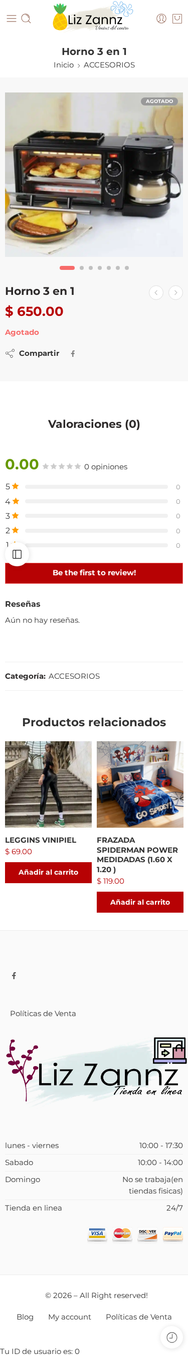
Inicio (64, 64)
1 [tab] (67, 276)
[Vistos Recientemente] (171, 1337)
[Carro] (177, 18)
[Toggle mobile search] (26, 18)
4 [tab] (100, 276)
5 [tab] (109, 276)
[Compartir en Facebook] (73, 353)
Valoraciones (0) (94, 424)
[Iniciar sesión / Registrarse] (161, 18)
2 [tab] (82, 276)
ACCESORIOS (109, 64)
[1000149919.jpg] (94, 174)
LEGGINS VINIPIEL (40, 840)
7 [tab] (127, 276)
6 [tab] (118, 276)
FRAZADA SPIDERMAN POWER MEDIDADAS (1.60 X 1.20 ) (137, 854)
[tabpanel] (94, 177)
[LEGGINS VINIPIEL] (48, 784)
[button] (48, 872)
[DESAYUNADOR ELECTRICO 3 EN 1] (156, 292)
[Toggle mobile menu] (11, 18)
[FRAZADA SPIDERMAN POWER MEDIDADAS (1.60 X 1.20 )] (140, 784)
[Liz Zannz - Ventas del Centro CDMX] (93, 18)
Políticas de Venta (43, 1013)
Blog (25, 1317)
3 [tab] (91, 276)
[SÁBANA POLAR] (175, 292)
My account (69, 1317)
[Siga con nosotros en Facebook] (14, 976)
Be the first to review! (94, 572)
